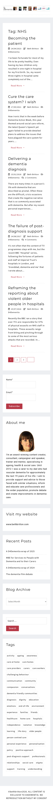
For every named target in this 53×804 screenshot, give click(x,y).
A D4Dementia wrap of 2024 (20, 567)
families (24, 712)
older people (35, 731)
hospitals (37, 718)
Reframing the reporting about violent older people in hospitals (26, 296)
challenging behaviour (18, 674)
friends (34, 712)
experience (12, 712)
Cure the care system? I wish (22, 99)
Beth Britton (33, 48)
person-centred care (16, 737)
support (10, 769)
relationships (13, 762)
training (21, 769)
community (30, 680)
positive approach (24, 750)
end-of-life (24, 706)
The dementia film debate (19, 574)
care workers (38, 668)
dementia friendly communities (22, 693)
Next (30, 359)
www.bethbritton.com (17, 524)
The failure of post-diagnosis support (26, 228)
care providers (14, 668)
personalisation (36, 743)
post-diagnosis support (18, 756)
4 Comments (31, 239)
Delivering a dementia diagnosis (19, 163)
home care (25, 718)
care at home (13, 662)
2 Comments (31, 177)
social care (28, 762)
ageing (20, 655)
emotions (11, 706)
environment (38, 706)
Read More (18, 85)
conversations (28, 687)
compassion (12, 687)
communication (14, 680)
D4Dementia (14, 52)
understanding (35, 769)
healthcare (12, 718)
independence (13, 725)
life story (22, 731)
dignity (22, 699)
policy (10, 750)
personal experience (16, 743)
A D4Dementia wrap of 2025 (20, 551)
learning (11, 731)
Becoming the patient (22, 41)
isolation (27, 725)
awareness (32, 655)
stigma (39, 762)
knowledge (40, 725)
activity (10, 655)
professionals (38, 756)
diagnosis (11, 699)
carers (27, 668)
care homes (27, 662)
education (34, 699)
